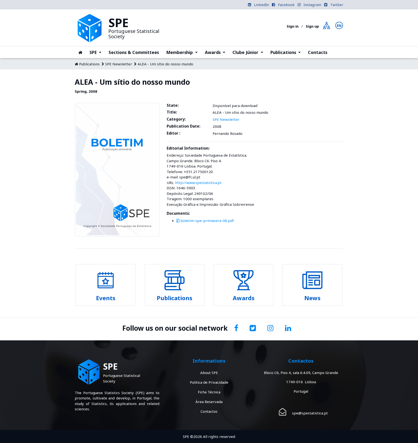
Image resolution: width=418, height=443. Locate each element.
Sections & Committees (134, 52)
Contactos (209, 411)
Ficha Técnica (209, 392)
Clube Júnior (249, 52)
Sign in (293, 26)
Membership (183, 52)
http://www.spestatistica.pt (198, 182)
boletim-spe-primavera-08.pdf (206, 220)
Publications (287, 52)
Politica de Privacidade (209, 382)
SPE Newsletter (118, 63)
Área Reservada (209, 401)
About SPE (209, 372)
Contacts (317, 52)
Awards (217, 52)
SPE (97, 52)
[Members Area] (326, 25)
